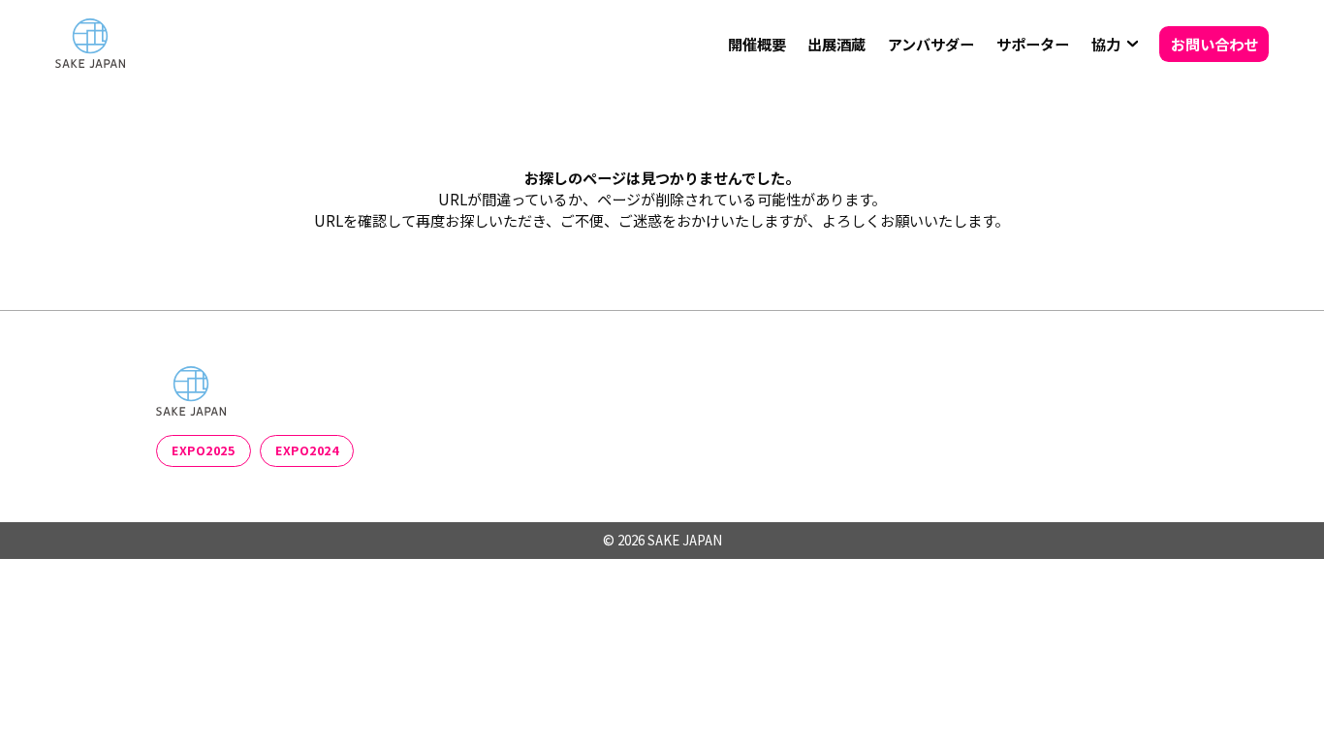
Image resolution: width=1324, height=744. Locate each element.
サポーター (1032, 43)
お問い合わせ (1214, 43)
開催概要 (757, 43)
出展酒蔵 (836, 43)
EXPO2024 (306, 450)
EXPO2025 (203, 450)
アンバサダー (931, 43)
